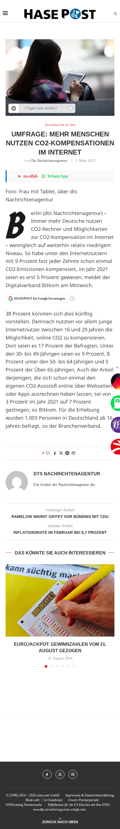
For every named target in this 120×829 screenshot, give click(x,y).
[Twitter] (60, 774)
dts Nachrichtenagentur (49, 160)
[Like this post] (48, 453)
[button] (10, 615)
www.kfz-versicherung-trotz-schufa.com (59, 809)
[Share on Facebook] (55, 453)
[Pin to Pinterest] (67, 453)
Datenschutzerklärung (99, 795)
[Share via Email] (73, 453)
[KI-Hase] (14, 108)
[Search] (115, 14)
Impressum (72, 795)
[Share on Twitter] (61, 453)
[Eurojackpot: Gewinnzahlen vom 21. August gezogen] (60, 600)
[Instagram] (72, 774)
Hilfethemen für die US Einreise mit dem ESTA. (79, 805)
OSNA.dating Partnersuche (24, 805)
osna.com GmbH (48, 795)
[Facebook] (47, 774)
